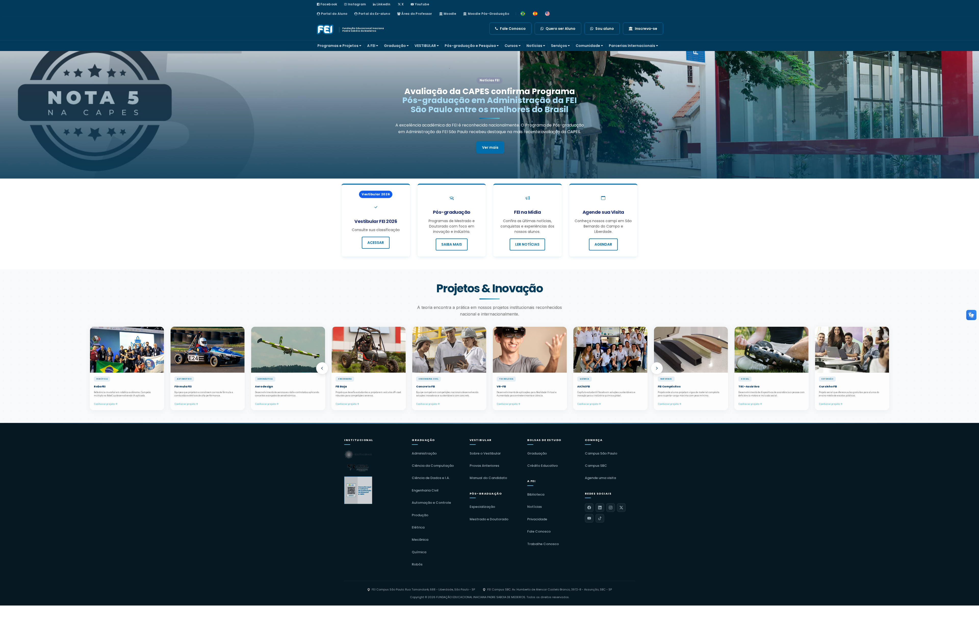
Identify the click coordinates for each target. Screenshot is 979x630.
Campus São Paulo (601, 453)
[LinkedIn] (600, 507)
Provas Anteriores (484, 465)
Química (419, 552)
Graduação (395, 45)
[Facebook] (589, 507)
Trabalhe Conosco (543, 543)
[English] (547, 14)
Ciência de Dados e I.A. (431, 477)
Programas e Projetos (338, 45)
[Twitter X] (621, 507)
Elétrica (418, 527)
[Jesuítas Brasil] (358, 454)
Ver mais (490, 138)
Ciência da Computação (433, 465)
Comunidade (588, 45)
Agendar (603, 244)
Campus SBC (596, 465)
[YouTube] (589, 518)
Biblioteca (535, 494)
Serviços (559, 45)
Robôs (417, 564)
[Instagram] (610, 507)
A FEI (371, 45)
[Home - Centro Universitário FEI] (326, 29)
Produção (420, 515)
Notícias (534, 45)
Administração (424, 453)
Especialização (482, 506)
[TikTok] (600, 518)
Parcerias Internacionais (632, 45)
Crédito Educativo (542, 465)
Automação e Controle (431, 502)
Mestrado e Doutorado (489, 519)
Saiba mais (451, 244)
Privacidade (537, 519)
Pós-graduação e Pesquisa (471, 45)
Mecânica (420, 539)
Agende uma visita (600, 477)
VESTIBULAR (426, 45)
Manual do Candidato (488, 477)
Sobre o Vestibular (485, 453)
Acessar (375, 242)
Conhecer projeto (24, 403)
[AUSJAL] (358, 467)
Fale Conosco (539, 531)
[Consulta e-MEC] (358, 490)
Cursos (512, 45)
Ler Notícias (527, 244)
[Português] (523, 14)
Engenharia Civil (425, 490)
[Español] (535, 14)
